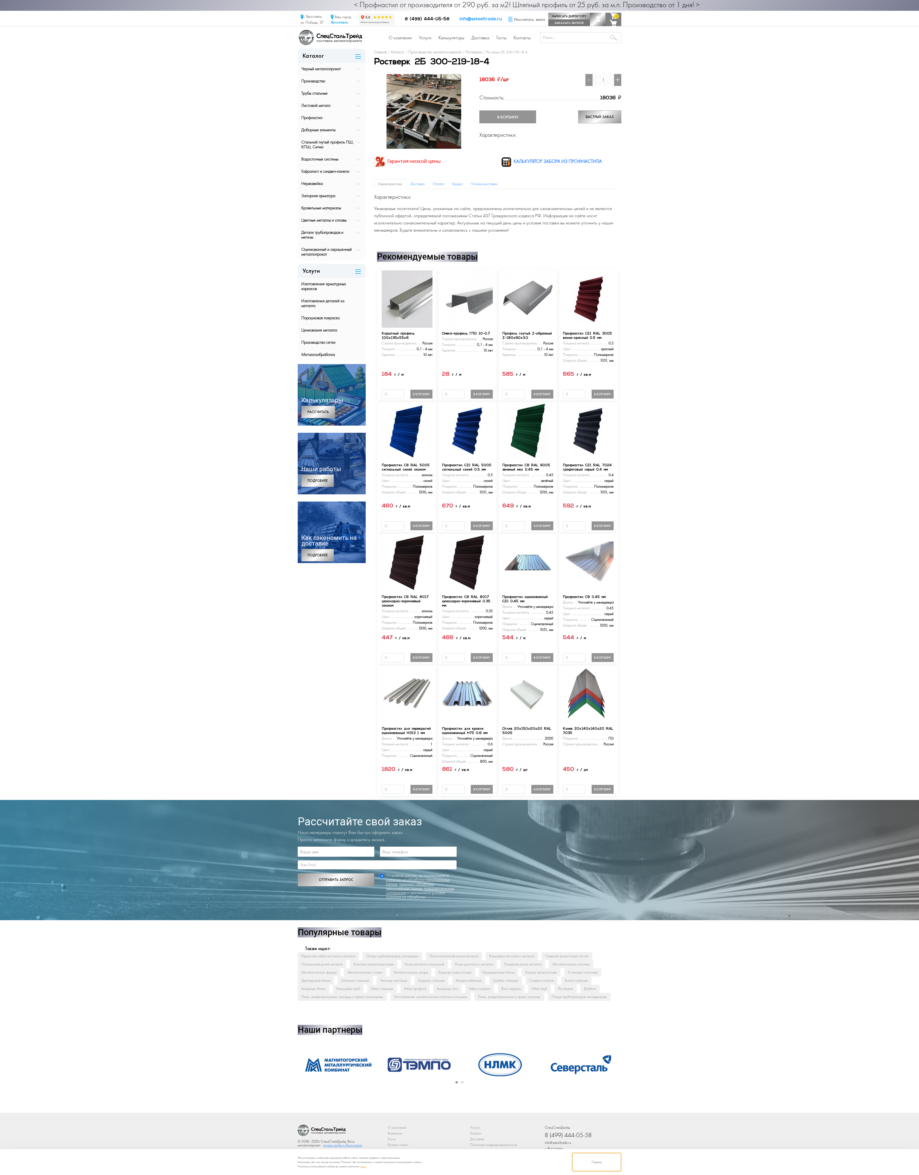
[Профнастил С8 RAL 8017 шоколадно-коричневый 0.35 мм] (467, 562)
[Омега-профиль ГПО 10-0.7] (467, 298)
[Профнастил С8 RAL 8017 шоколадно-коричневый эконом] (407, 562)
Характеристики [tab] (390, 183)
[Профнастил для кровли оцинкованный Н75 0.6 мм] (467, 693)
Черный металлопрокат (321, 68)
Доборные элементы (318, 129)
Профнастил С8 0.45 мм (584, 597)
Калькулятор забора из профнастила (557, 161)
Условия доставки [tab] (484, 183)
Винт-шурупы (511, 988)
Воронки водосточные (455, 972)
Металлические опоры (410, 972)
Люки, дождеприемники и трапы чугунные (509, 996)
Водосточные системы (319, 159)
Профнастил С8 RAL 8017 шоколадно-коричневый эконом (405, 601)
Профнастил (312, 117)
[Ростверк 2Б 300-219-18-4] (424, 110)
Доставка (480, 37)
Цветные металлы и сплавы (324, 220)
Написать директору (569, 16)
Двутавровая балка (316, 980)
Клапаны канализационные (373, 964)
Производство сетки (318, 342)
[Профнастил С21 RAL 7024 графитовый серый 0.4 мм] (588, 430)
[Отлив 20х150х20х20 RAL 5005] (527, 693)
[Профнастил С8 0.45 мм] (588, 562)
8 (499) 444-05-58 (427, 19)
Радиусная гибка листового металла (328, 955)
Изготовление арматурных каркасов (323, 286)
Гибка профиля (415, 988)
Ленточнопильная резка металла (453, 955)
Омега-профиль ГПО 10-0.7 (466, 334)
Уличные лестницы (393, 980)
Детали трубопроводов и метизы (322, 234)
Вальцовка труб (348, 988)
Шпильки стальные (355, 980)
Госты (501, 37)
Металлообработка (318, 354)
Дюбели (590, 988)
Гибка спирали (480, 988)
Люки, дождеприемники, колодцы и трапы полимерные (342, 996)
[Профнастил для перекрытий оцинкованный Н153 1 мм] (407, 693)
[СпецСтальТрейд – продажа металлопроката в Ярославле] (330, 37)
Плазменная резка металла (322, 964)
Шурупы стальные (431, 980)
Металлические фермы (319, 972)
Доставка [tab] (417, 183)
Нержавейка (312, 183)
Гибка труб (539, 988)
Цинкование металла (319, 330)
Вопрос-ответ (398, 1144)
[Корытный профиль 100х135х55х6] (407, 298)
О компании (400, 37)
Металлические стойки (365, 972)
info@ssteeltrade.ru (481, 19)
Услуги (425, 37)
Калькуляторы (451, 37)
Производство (313, 81)
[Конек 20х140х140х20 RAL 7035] (588, 693)
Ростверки (565, 988)
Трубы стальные (314, 93)
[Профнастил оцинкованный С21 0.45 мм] (527, 562)
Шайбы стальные (505, 980)
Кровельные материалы (321, 208)
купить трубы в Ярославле (342, 1145)
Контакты (522, 37)
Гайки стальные (382, 988)
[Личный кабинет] (597, 19)
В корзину (507, 117)
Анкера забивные (469, 980)
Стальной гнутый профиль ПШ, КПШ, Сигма (327, 144)
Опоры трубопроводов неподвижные (579, 996)
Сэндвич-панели (541, 980)
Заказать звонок (569, 23)
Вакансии (395, 1133)
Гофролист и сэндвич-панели (325, 171)
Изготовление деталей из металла (322, 303)
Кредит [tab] (457, 183)
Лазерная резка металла (523, 964)
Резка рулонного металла (474, 964)
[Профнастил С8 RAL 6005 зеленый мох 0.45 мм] (527, 430)
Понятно (597, 1162)
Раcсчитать (318, 412)
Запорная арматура (318, 195)
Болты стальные (576, 980)
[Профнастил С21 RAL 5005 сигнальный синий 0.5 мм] (467, 430)
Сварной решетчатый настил (567, 955)
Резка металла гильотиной (424, 964)
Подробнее (318, 480)
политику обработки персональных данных (410, 886)
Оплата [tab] (438, 183)
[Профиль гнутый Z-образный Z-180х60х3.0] (527, 298)
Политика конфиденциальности (493, 1144)
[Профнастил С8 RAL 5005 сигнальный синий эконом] (407, 430)
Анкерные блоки (313, 988)
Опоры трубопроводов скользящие (392, 955)
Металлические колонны (571, 964)
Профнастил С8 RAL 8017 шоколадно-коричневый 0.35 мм (466, 601)
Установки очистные (583, 972)
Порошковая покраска (320, 317)
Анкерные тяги (447, 988)
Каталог (476, 1133)
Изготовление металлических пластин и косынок (430, 996)
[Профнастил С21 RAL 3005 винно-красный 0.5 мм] (588, 298)
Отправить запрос (336, 879)
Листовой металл (316, 105)
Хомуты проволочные (541, 972)
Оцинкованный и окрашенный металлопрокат (326, 251)
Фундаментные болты (498, 972)
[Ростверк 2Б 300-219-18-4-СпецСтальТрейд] (322, 1131)
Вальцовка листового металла (511, 955)
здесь (363, 1166)
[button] (457, 1082)
